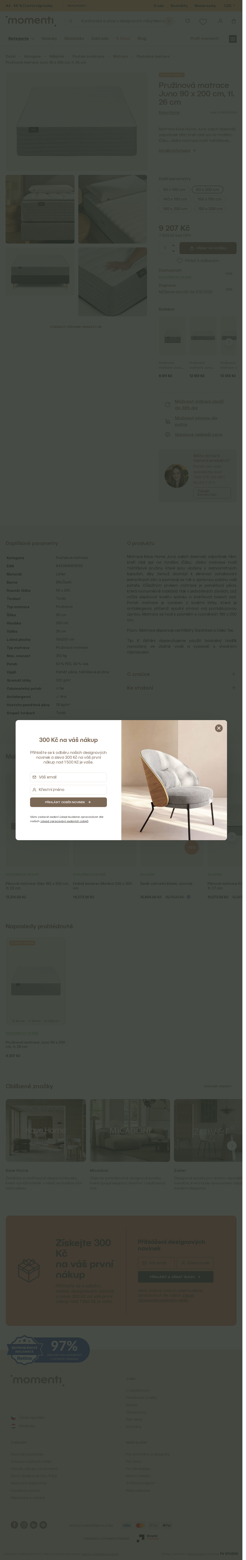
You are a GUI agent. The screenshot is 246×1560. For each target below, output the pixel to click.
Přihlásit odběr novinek (65, 802)
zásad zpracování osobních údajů (64, 821)
